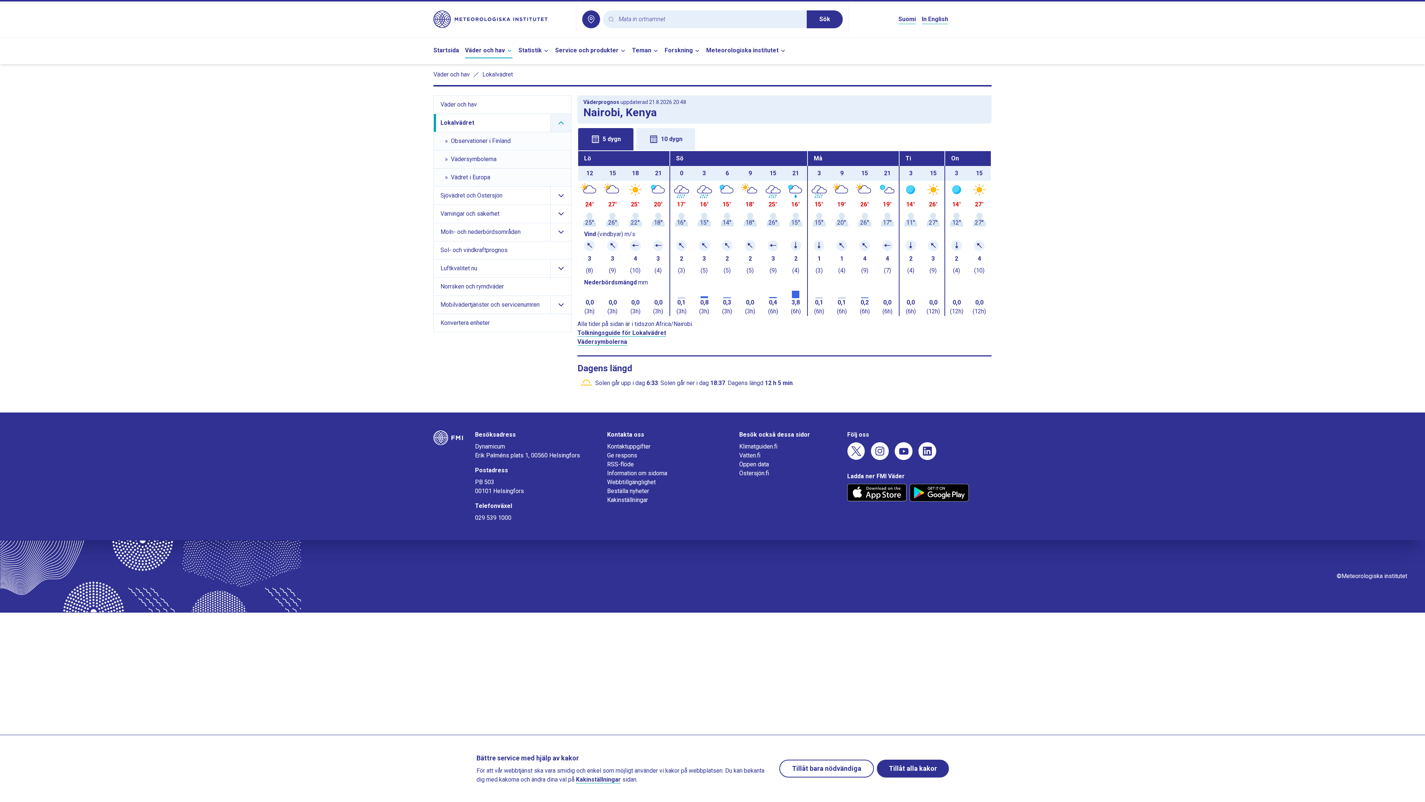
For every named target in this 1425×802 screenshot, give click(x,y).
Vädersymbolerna (602, 341)
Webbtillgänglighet (631, 482)
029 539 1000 (493, 517)
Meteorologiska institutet (742, 50)
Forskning (679, 50)
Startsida (446, 50)
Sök (824, 19)
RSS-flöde (620, 464)
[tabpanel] (784, 233)
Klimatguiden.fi (758, 446)
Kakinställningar (627, 499)
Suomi (907, 19)
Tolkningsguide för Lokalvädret (621, 332)
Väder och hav (485, 50)
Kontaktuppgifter (629, 446)
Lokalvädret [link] (497, 74)
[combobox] (709, 19)
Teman (641, 50)
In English (935, 19)
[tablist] (784, 138)
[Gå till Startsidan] (501, 19)
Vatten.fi (749, 455)
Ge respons (622, 455)
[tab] (605, 139)
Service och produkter (587, 50)
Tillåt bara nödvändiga (826, 768)
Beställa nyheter (628, 491)
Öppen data (754, 464)
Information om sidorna (637, 473)
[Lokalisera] (591, 19)
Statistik (530, 50)
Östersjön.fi (754, 473)
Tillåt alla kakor (913, 768)
